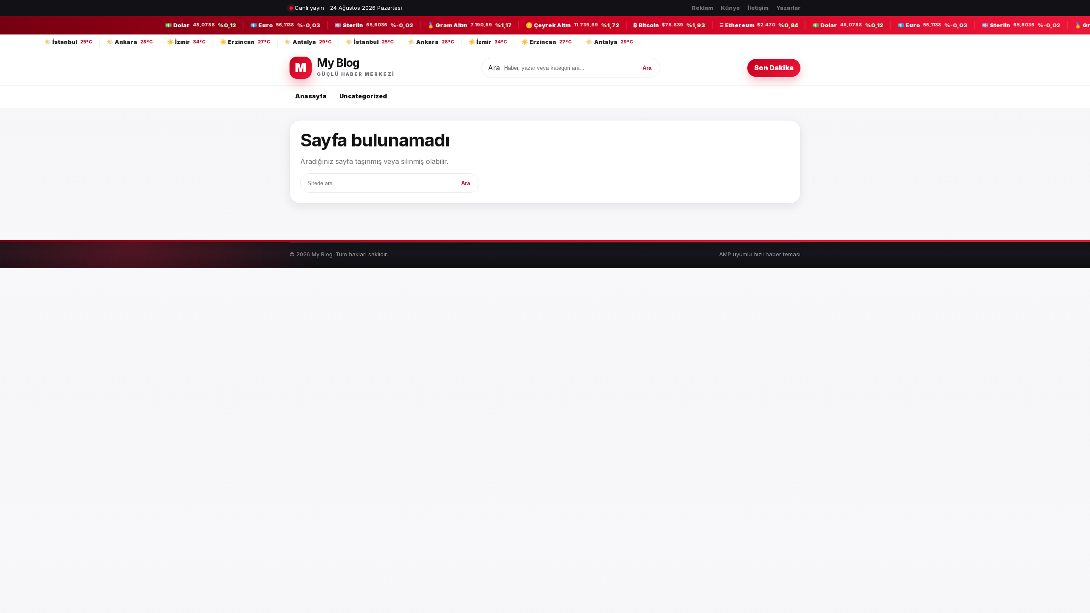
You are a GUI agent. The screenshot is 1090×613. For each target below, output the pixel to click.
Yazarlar (788, 7)
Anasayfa (311, 96)
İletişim (758, 7)
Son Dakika (774, 67)
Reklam (702, 7)
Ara (494, 67)
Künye (730, 7)
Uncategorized (363, 96)
